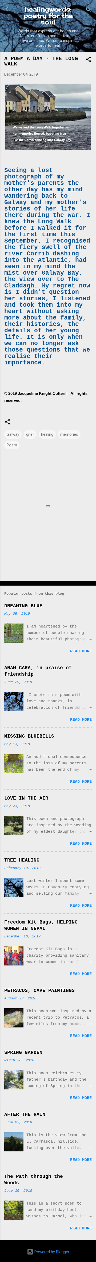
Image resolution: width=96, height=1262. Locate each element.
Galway (13, 434)
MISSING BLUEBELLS (29, 736)
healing (47, 434)
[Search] (88, 11)
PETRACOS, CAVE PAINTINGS (39, 990)
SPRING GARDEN (23, 1052)
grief (30, 434)
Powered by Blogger (51, 1251)
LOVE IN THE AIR (26, 798)
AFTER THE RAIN (24, 1114)
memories (69, 434)
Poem (12, 445)
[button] (88, 60)
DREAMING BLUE (23, 606)
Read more (81, 651)
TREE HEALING (21, 860)
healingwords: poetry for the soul (48, 15)
